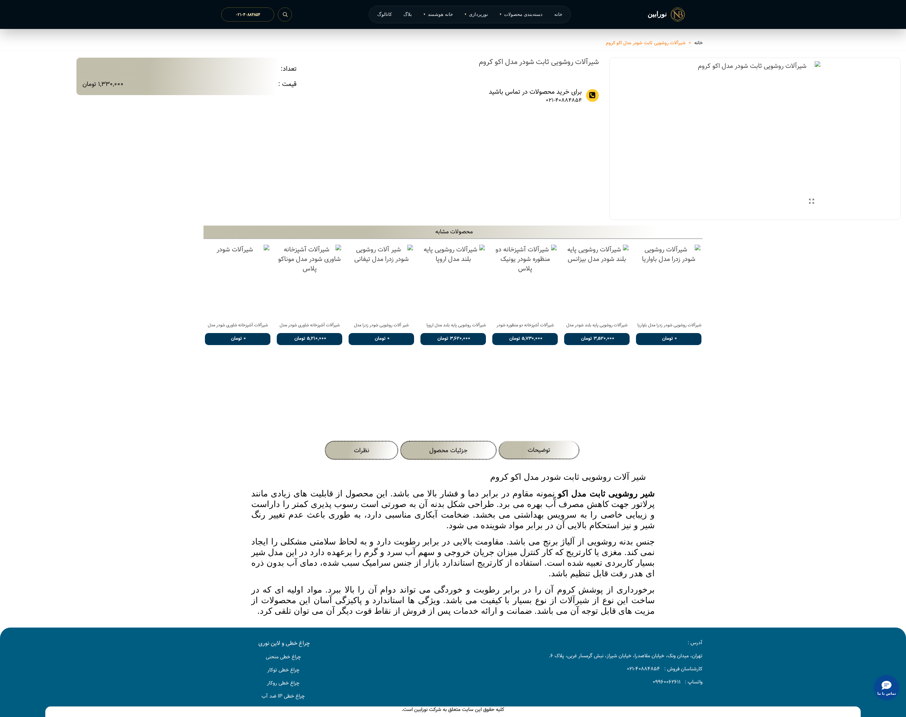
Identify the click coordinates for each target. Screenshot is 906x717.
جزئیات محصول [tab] (448, 450)
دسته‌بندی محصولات (521, 14)
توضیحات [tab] (539, 450)
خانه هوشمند (438, 14)
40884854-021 (643, 669)
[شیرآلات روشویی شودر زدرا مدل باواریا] (669, 281)
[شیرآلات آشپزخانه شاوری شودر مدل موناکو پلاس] (309, 281)
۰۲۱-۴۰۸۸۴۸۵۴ (247, 14)
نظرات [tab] (361, 450)
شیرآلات (574, 600)
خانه (558, 14)
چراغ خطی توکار (283, 670)
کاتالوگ (384, 14)
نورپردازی (476, 14)
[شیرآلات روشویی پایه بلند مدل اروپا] (453, 281)
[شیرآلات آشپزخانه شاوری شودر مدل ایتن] (238, 281)
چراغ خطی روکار (283, 683)
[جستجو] (285, 14)
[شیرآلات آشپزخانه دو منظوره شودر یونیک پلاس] (525, 281)
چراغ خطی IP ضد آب (283, 696)
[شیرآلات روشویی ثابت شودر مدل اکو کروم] (811, 202)
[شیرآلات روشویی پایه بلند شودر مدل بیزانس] (597, 281)
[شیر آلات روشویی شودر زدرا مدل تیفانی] (381, 281)
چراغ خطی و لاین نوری (284, 643)
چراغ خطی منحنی (283, 657)
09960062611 (667, 682)
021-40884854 (563, 101)
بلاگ (407, 14)
